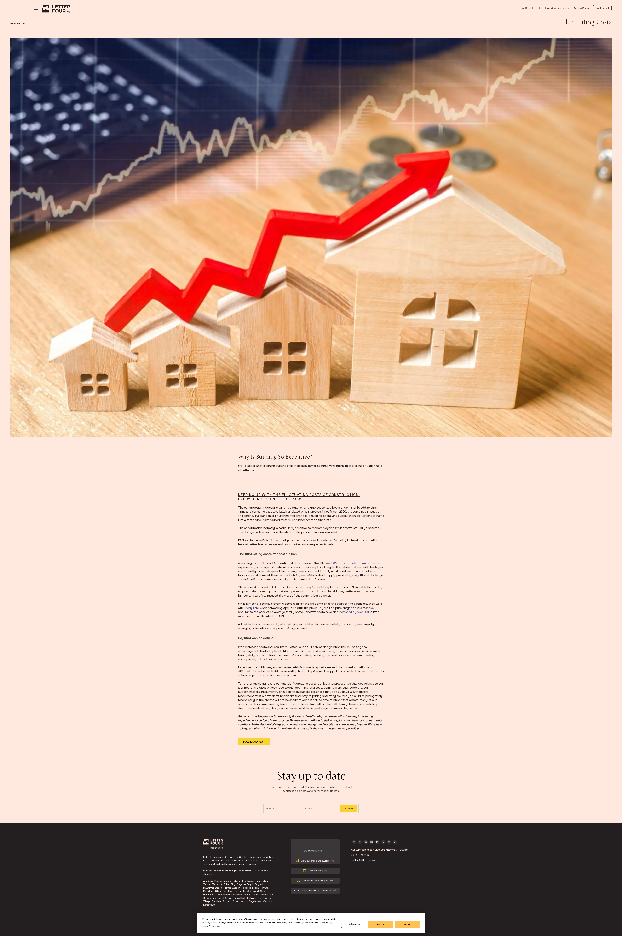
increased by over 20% (353, 612)
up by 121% (251, 608)
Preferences (354, 924)
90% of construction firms (349, 563)
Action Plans (581, 8)
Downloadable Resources (553, 8)
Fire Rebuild (527, 8)
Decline (380, 924)
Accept (407, 924)
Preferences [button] (215, 926)
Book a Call (602, 8)
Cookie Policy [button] (281, 923)
